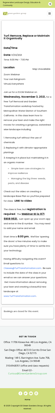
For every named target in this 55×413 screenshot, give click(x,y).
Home (27, 399)
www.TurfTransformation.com (20, 296)
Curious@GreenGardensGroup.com (27, 373)
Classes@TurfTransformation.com (22, 268)
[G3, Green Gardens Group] (14, 13)
